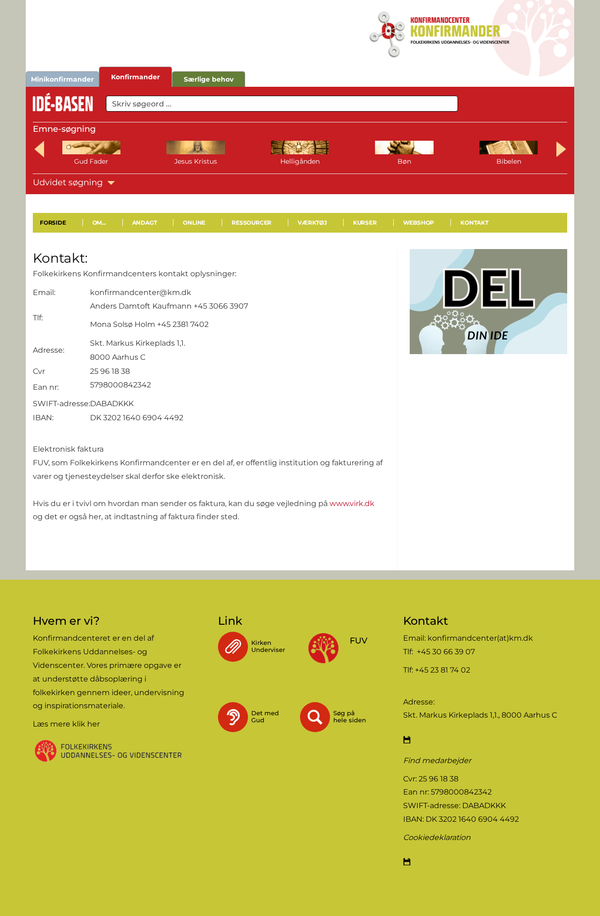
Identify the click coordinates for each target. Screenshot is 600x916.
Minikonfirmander (62, 79)
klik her (86, 723)
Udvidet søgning (69, 182)
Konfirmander (135, 77)
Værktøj (312, 222)
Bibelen (508, 161)
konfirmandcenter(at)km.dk (480, 638)
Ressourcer (251, 222)
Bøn (404, 161)
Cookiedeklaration (437, 837)
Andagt (144, 222)
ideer (121, 692)
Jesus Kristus (195, 161)
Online (194, 222)
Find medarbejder (437, 760)
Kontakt (474, 222)
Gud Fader (91, 161)
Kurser (365, 222)
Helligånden (300, 161)
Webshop (419, 222)
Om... (99, 222)
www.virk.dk (352, 503)
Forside (53, 222)
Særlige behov (208, 79)
